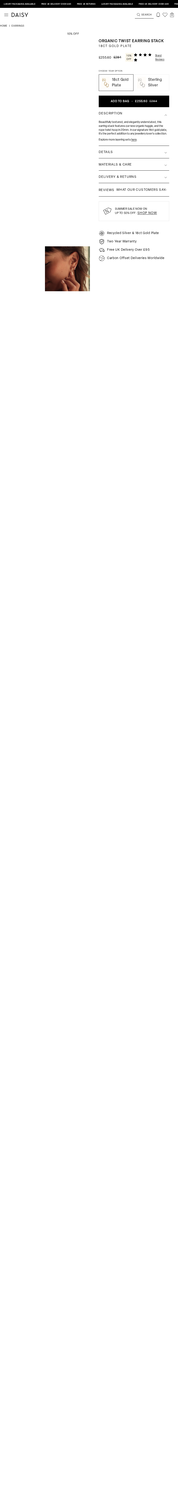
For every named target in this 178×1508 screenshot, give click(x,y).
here (134, 139)
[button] (172, 15)
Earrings (18, 26)
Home (4, 26)
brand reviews (160, 57)
